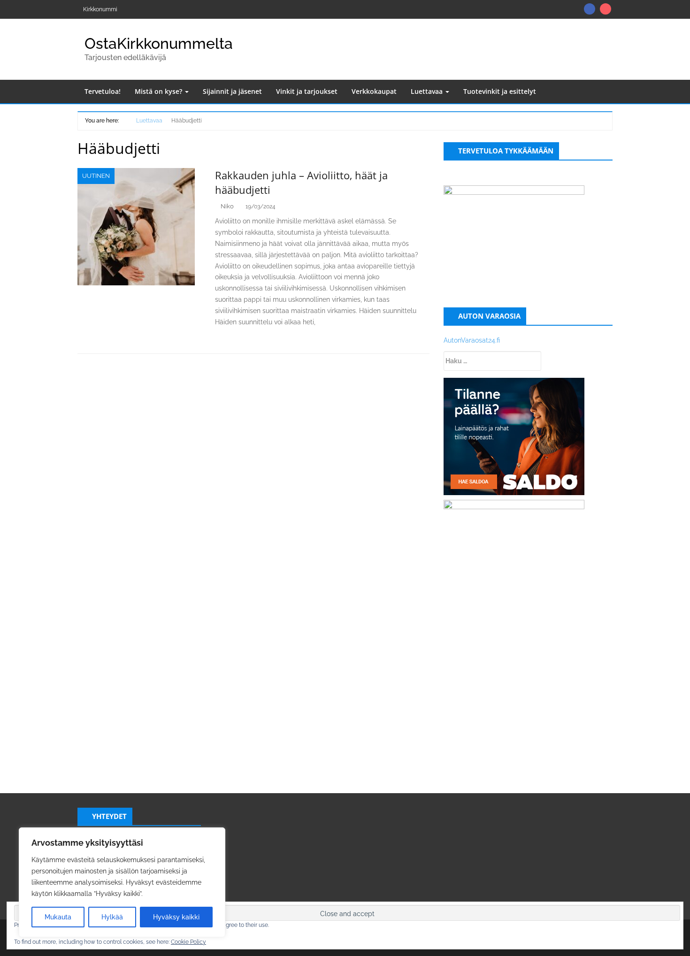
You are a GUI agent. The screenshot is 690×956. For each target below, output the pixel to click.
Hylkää (112, 917)
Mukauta (58, 917)
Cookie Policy (188, 942)
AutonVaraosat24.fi (472, 340)
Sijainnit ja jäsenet (232, 91)
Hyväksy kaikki (176, 917)
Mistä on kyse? (159, 91)
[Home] (124, 120)
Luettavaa (428, 91)
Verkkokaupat (374, 91)
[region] (122, 882)
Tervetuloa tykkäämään (505, 150)
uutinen (96, 175)
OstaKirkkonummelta (158, 43)
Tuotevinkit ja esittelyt (499, 91)
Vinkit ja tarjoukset (306, 91)
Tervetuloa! (102, 91)
